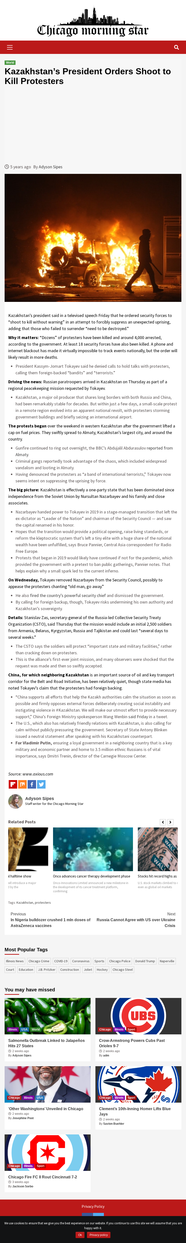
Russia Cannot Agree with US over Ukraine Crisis (136, 920)
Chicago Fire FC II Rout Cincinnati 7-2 (42, 1177)
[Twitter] (41, 784)
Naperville (167, 961)
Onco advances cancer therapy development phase (91, 876)
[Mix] (22, 784)
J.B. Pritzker (46, 969)
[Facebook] (32, 784)
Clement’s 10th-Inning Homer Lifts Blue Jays (135, 1111)
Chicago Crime (39, 961)
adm (106, 1055)
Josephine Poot (23, 1118)
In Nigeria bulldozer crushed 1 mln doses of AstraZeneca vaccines (50, 920)
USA (24, 1029)
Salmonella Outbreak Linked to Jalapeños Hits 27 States (46, 1043)
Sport (131, 1029)
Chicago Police (120, 961)
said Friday (138, 716)
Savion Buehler (113, 1123)
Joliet (88, 969)
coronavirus (81, 961)
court (10, 969)
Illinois (12, 1029)
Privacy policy (99, 1235)
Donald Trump (145, 961)
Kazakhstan (24, 902)
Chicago (105, 1029)
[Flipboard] (13, 784)
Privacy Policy (93, 1206)
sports (99, 961)
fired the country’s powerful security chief (68, 595)
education (26, 969)
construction (69, 969)
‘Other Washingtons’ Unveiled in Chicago (45, 1109)
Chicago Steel (123, 969)
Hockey (102, 969)
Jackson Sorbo (22, 1186)
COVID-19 (60, 961)
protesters (43, 902)
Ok (80, 1235)
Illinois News (15, 961)
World (10, 62)
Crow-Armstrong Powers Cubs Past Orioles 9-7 (132, 1043)
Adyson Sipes (50, 167)
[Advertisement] (93, 125)
